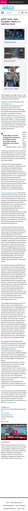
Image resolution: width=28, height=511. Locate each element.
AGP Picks (3, 2)
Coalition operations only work (9, 192)
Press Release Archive (16, 502)
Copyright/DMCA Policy (9, 508)
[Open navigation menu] (2, 12)
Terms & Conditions (20, 505)
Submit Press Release (8, 505)
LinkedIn (3, 418)
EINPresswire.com (6, 104)
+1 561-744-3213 (5, 413)
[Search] (19, 12)
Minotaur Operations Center (10, 347)
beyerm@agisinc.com (6, 414)
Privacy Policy (21, 508)
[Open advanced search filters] (22, 12)
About (7, 502)
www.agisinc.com (11, 402)
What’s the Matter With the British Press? (12, 2)
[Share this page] (26, 12)
